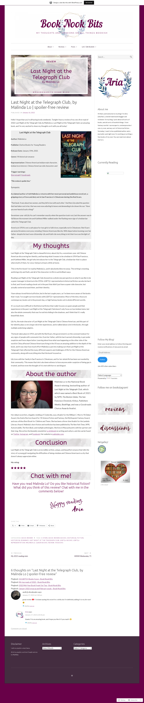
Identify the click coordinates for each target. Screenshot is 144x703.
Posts (73, 47)
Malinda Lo (30, 542)
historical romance (20, 540)
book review (27, 538)
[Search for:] (115, 57)
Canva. (28, 648)
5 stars (44, 538)
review (51, 542)
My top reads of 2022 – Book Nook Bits (34, 582)
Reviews (61, 47)
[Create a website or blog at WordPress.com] (72, 676)
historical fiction (75, 538)
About (50, 47)
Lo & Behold (51, 431)
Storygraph (15, 175)
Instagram (24, 434)
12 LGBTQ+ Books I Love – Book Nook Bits (36, 579)
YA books (59, 542)
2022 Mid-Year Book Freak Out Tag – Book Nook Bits (40, 585)
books (63, 538)
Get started (89, 2)
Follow (102, 359)
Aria (26, 612)
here (101, 140)
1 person (31, 606)
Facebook (36, 434)
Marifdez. (16, 655)
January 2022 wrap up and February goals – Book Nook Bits (42, 588)
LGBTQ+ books (66, 540)
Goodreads (25, 175)
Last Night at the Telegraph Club (44, 540)
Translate (113, 378)
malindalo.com (58, 434)
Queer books (41, 542)
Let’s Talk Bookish (88, 47)
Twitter (16, 434)
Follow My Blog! (106, 339)
